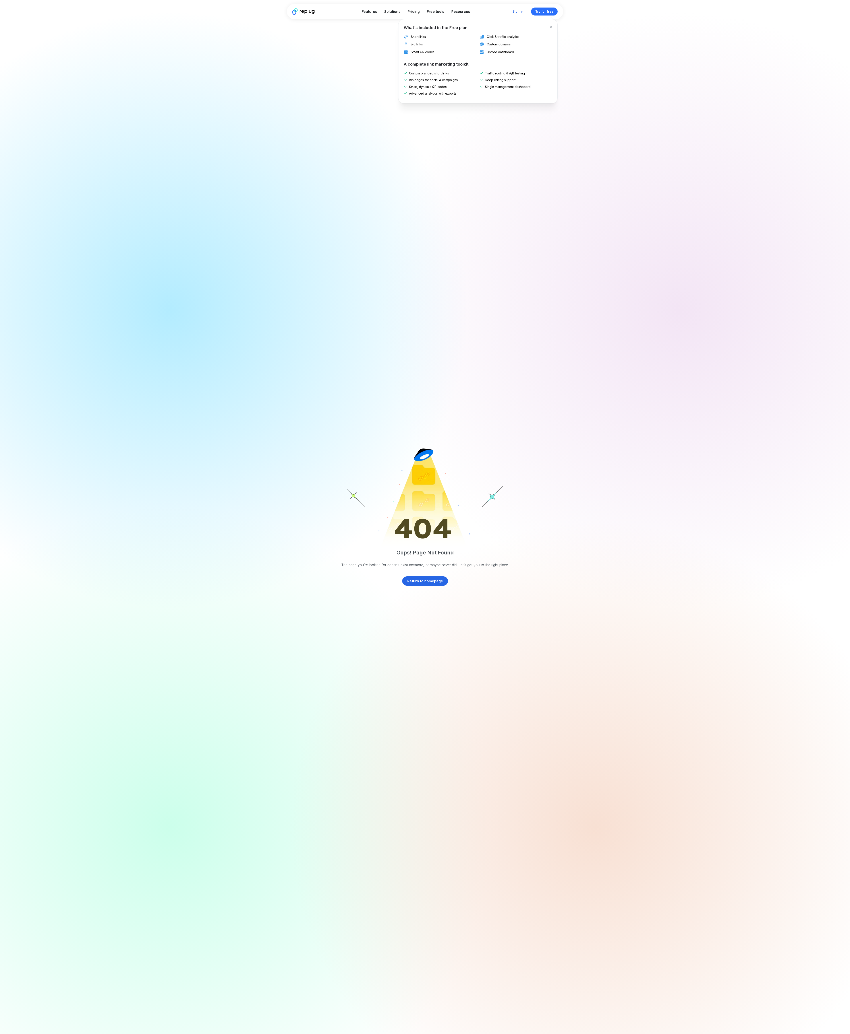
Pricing (414, 11)
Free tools (435, 11)
